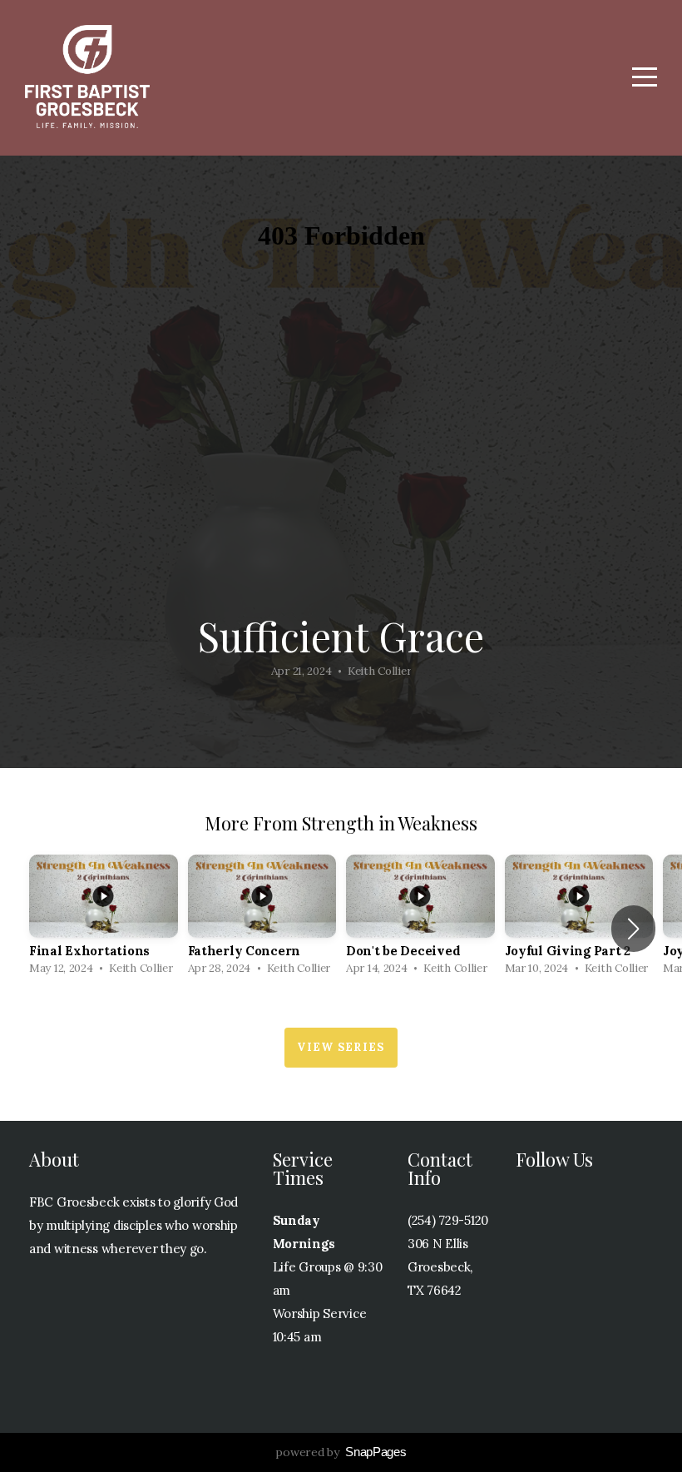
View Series (340, 1047)
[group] (103, 919)
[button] (633, 928)
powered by (340, 1452)
